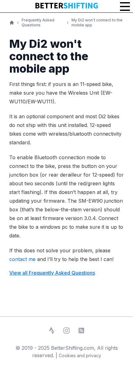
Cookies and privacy (80, 355)
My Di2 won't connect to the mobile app (96, 22)
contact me (22, 259)
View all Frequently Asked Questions (52, 273)
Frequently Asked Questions (38, 22)
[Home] (11, 22)
